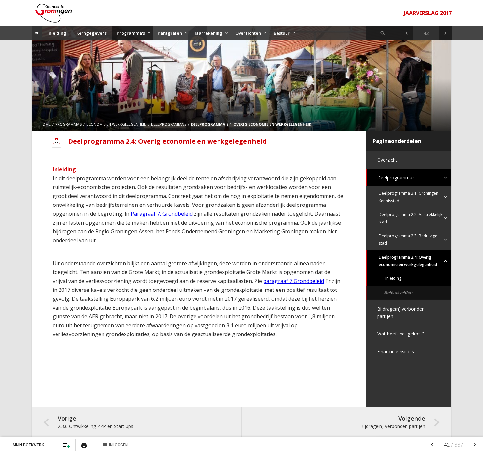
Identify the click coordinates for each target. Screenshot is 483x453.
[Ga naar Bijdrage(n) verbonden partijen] (445, 33)
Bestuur (282, 33)
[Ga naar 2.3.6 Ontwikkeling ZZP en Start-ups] (406, 33)
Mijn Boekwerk (29, 445)
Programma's (131, 33)
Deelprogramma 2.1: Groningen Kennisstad (408, 196)
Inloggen (115, 445)
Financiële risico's (395, 351)
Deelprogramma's (396, 177)
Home (45, 124)
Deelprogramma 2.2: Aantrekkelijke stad (412, 218)
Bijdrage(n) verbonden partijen (401, 312)
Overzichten (248, 33)
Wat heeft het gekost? (400, 334)
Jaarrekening (208, 33)
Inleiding (56, 33)
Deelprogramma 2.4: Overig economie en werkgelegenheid (408, 260)
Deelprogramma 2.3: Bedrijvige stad (408, 239)
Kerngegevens (91, 33)
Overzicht (387, 160)
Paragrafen (170, 33)
